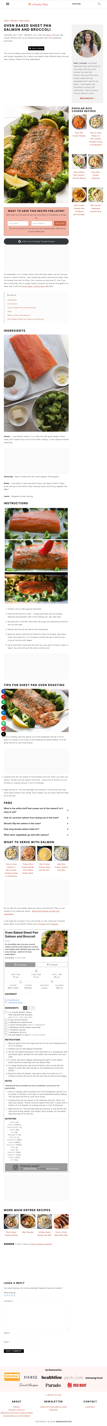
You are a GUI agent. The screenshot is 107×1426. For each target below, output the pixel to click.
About (16, 1407)
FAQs (9, 311)
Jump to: (13, 295)
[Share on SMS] (3, 723)
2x (29, 1008)
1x (25, 1008)
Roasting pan (13, 1000)
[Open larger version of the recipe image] (54, 956)
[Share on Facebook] (3, 691)
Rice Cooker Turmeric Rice (33, 286)
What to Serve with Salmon (18, 315)
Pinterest (42, 924)
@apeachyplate (30, 1169)
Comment (8, 1301)
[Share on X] (3, 707)
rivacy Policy (17, 1410)
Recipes (14, 20)
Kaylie (7, 941)
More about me (86, 98)
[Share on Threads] (3, 734)
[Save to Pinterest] (3, 696)
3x (33, 1008)
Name (7, 1333)
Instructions (12, 304)
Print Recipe (21, 964)
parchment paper (15, 1002)
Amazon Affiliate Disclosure (17, 1413)
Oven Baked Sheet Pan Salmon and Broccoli (25, 319)
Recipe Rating (9, 1293)
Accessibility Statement (16, 1416)
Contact (90, 1407)
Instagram (54, 924)
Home (6, 20)
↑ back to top (53, 1395)
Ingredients (12, 300)
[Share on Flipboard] (3, 728)
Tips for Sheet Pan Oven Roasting (21, 308)
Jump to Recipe (37, 48)
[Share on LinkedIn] (3, 712)
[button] (6, 958)
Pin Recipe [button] (53, 964)
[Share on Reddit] (3, 718)
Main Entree (25, 20)
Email (7, 1342)
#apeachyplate (53, 1169)
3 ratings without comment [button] (40, 1244)
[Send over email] (3, 702)
